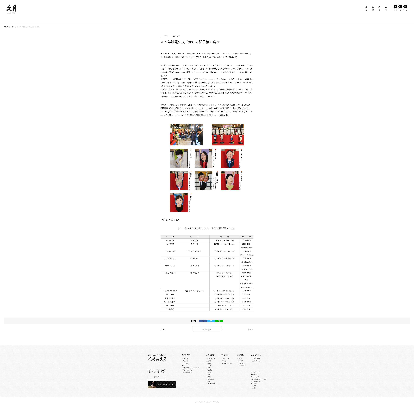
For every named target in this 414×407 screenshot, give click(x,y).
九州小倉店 (211, 379)
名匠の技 (224, 361)
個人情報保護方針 (256, 381)
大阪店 (209, 372)
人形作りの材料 (187, 372)
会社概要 (240, 361)
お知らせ (13, 27)
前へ (164, 329)
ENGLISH (254, 383)
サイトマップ (255, 377)
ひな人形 (185, 358)
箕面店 (209, 374)
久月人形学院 (256, 358)
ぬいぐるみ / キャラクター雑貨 (191, 367)
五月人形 (185, 361)
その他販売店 (211, 383)
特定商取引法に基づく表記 (258, 379)
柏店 (209, 381)
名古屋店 (210, 370)
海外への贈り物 (187, 370)
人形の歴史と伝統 (227, 363)
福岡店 (209, 376)
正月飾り (185, 363)
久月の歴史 (241, 363)
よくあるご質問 (255, 372)
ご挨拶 (240, 358)
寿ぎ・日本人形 (187, 365)
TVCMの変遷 (242, 365)
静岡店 (209, 367)
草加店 (209, 363)
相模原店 (210, 365)
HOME (6, 27)
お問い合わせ (255, 374)
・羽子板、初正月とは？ (170, 220)
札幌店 (209, 361)
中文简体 (253, 388)
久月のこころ (225, 358)
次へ (249, 329)
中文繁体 (253, 385)
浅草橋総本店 (211, 358)
